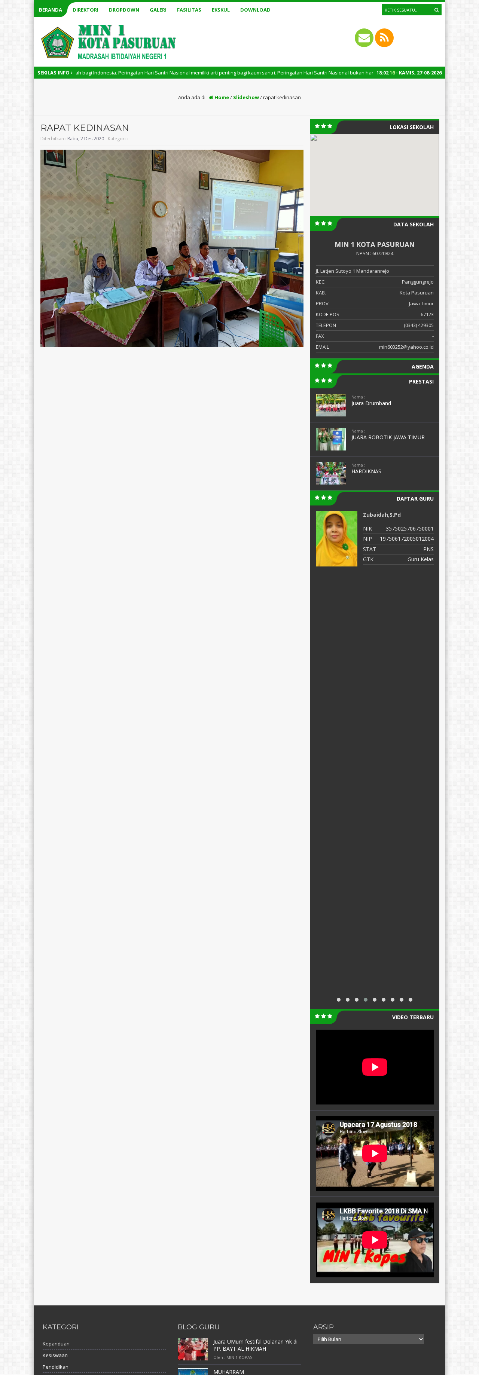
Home (221, 97)
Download (255, 9)
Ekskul (221, 9)
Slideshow (246, 97)
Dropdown (124, 9)
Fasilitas (189, 9)
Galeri (158, 9)
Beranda (50, 9)
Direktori (85, 9)
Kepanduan (56, 1343)
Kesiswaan (55, 1355)
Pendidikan (55, 1366)
